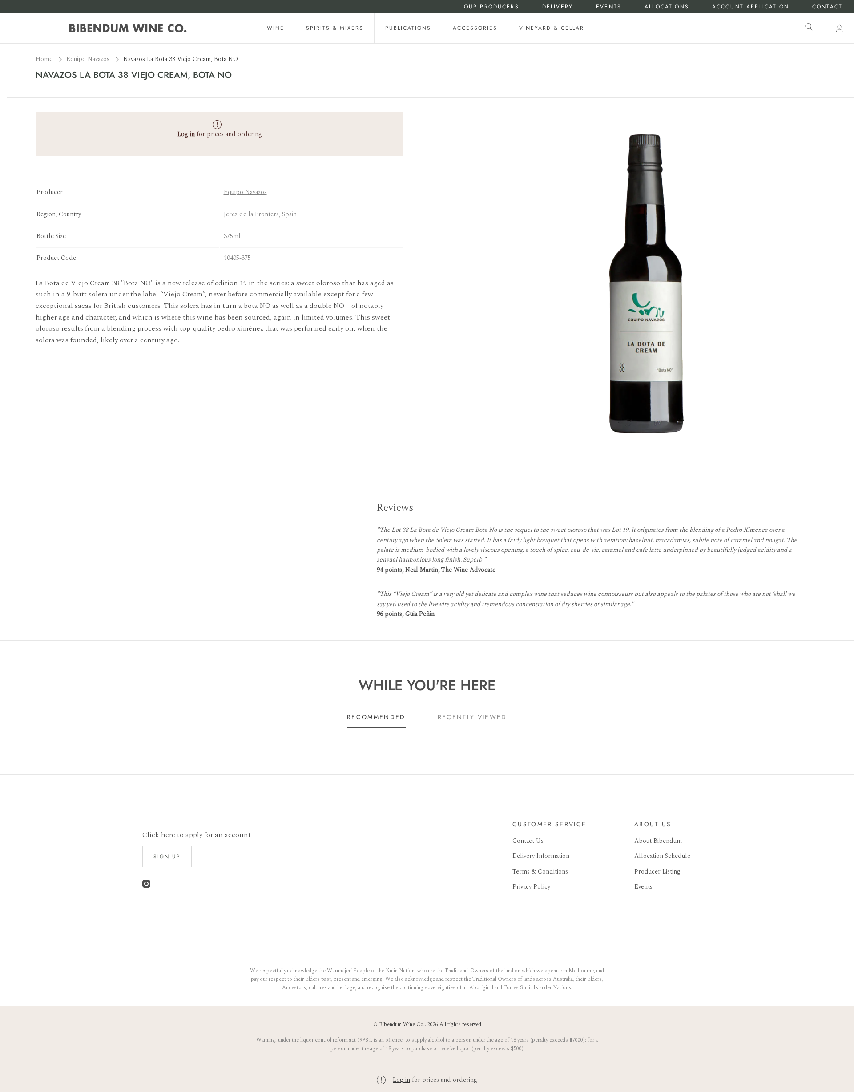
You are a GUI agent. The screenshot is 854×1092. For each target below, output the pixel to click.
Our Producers (491, 7)
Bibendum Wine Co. (402, 1024)
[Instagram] (146, 885)
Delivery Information (540, 856)
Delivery (557, 7)
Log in (401, 1079)
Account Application (750, 7)
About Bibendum (658, 840)
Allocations (667, 7)
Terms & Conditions (540, 871)
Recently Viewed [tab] (472, 716)
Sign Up (167, 857)
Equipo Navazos (88, 59)
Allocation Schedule (662, 856)
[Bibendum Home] (128, 28)
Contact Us (528, 840)
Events (608, 7)
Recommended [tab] (376, 716)
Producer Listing (657, 871)
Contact (827, 7)
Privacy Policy (531, 886)
